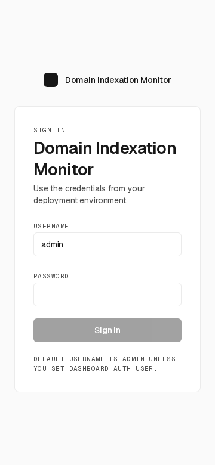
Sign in (107, 330)
